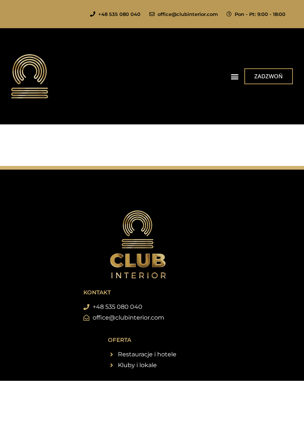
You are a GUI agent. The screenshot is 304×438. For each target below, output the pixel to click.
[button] (234, 76)
